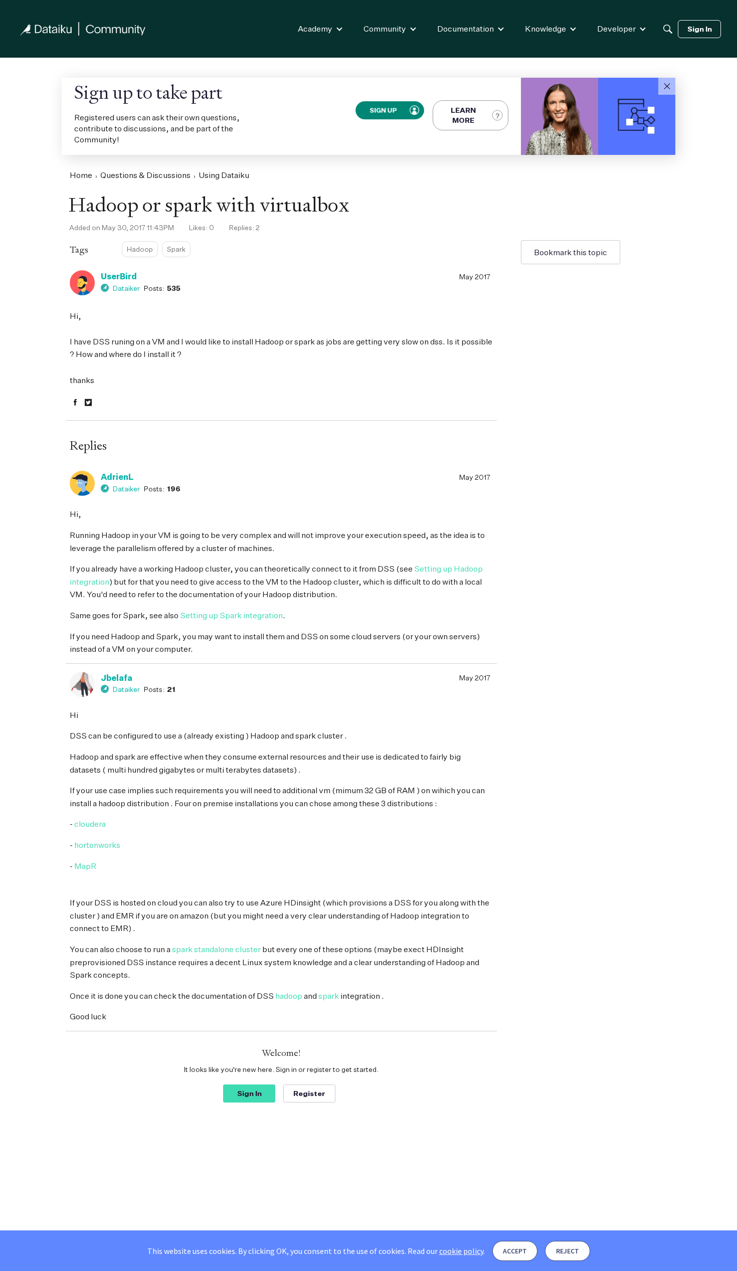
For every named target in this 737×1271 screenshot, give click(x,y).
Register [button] (309, 1093)
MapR (85, 866)
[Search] (668, 29)
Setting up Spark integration (231, 615)
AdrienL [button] (117, 477)
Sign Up (382, 110)
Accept (515, 1250)
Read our (445, 1251)
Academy (315, 29)
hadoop (288, 996)
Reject (567, 1250)
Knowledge (545, 29)
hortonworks (97, 845)
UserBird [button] (119, 276)
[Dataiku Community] (82, 29)
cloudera (90, 824)
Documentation (465, 29)
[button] (666, 86)
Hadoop (140, 249)
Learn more (463, 115)
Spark (176, 249)
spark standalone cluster (217, 949)
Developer (616, 29)
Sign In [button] (249, 1093)
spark (328, 996)
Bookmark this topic (570, 252)
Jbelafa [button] (116, 678)
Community (384, 29)
